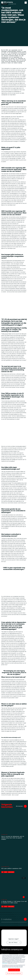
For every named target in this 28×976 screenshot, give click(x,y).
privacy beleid (4, 963)
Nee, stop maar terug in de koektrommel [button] (14, 973)
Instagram (20, 954)
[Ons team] (7, 2)
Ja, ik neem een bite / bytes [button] (14, 969)
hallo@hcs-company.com (12, 949)
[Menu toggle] (26, 3)
